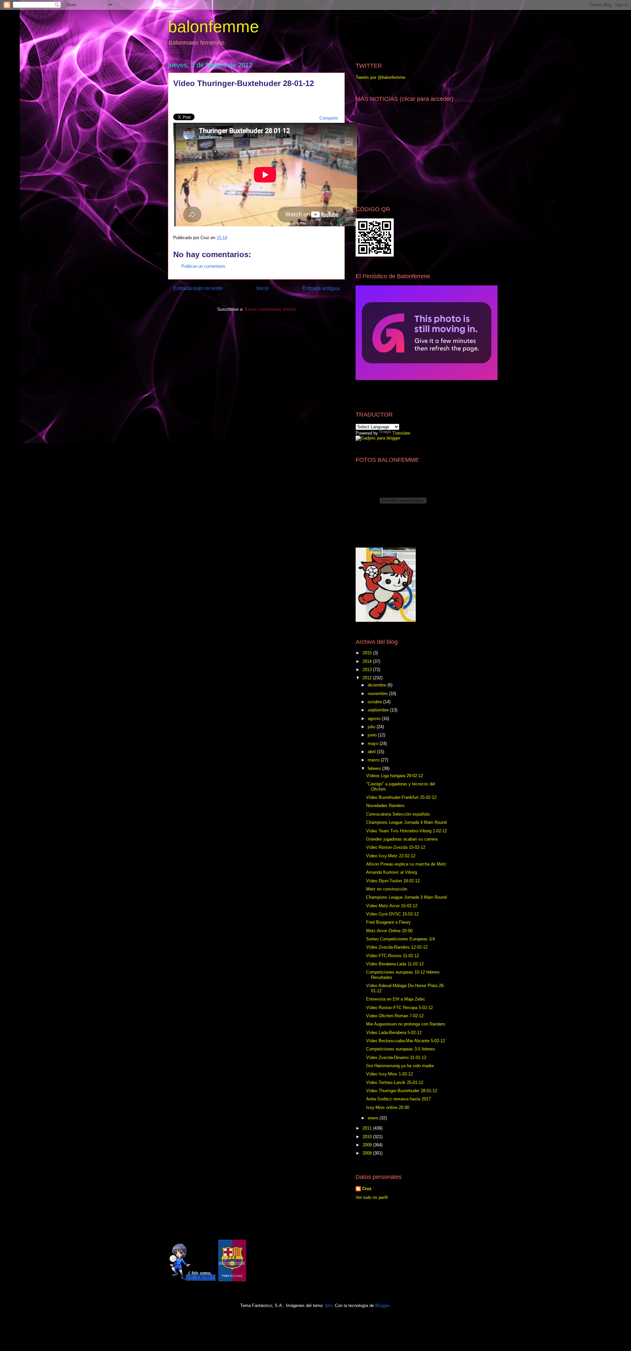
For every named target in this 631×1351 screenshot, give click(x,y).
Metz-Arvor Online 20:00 (389, 930)
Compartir (328, 118)
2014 (367, 661)
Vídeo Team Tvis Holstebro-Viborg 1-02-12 (406, 830)
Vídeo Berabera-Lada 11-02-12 (395, 963)
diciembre (377, 685)
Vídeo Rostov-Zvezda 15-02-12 (395, 847)
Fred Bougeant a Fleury (388, 922)
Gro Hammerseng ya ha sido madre (400, 1065)
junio (373, 734)
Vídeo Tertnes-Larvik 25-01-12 (394, 1082)
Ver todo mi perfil (372, 1197)
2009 (367, 1144)
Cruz (367, 1188)
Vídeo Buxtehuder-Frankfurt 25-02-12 (401, 797)
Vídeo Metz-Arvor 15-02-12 (391, 905)
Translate (401, 433)
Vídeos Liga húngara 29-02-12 (394, 775)
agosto (375, 718)
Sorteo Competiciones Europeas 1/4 (400, 938)
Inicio (262, 288)
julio (372, 726)
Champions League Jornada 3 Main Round (406, 897)
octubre (375, 701)
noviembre (378, 693)
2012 (367, 677)
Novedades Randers (385, 805)
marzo (374, 759)
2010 (367, 1136)
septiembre (379, 710)
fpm (328, 1305)
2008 (367, 1153)
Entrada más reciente (198, 288)
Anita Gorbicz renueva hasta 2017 (398, 1098)
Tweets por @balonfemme (380, 77)
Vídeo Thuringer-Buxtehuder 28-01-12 (401, 1090)
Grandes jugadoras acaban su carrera (401, 839)
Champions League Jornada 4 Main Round (406, 822)
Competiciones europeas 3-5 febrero (400, 1049)
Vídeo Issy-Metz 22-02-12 (390, 855)
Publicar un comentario (203, 266)
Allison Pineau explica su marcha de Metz (406, 864)
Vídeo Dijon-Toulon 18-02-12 (393, 880)
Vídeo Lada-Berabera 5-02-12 (394, 1032)
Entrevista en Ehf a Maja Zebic (395, 999)
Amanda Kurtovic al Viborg (391, 872)
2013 (367, 669)
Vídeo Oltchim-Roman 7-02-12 (395, 1015)
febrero (375, 768)
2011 (367, 1128)
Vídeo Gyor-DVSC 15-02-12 (392, 914)
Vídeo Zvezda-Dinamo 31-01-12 (396, 1057)
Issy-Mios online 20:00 (387, 1107)
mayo (374, 743)
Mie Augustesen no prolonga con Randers (405, 1024)
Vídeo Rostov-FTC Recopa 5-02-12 (399, 1007)
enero (374, 1117)
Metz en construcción (386, 889)
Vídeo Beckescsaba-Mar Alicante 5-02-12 (405, 1040)
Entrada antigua (320, 288)
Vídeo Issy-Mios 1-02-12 (389, 1073)
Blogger (382, 1305)
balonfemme (213, 26)
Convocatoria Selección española (398, 814)
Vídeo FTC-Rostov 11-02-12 (392, 955)
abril (372, 751)
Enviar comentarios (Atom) (270, 309)
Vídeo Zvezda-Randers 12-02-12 (397, 947)
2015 (367, 652)
